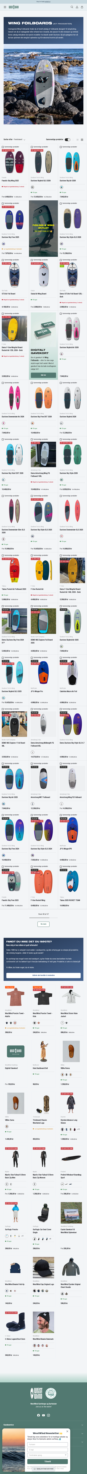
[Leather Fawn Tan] (70, 1074)
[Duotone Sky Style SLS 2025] (43, 511)
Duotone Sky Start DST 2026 (12, 473)
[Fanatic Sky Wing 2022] (14, 162)
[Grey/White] (66, 1184)
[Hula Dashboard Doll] (43, 1051)
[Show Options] (66, 1455)
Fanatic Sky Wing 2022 (10, 181)
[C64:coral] (61, 536)
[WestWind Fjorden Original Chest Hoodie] (71, 1267)
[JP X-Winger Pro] (43, 672)
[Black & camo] (34, 1238)
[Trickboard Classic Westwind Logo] (43, 1103)
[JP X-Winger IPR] (72, 830)
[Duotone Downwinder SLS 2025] (72, 511)
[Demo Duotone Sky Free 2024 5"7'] (14, 621)
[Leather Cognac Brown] (62, 1074)
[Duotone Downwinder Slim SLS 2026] (14, 511)
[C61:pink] (3, 423)
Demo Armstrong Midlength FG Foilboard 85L (42, 744)
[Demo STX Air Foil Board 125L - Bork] (72, 275)
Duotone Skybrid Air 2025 (69, 640)
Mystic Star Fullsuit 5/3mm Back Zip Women (43, 1176)
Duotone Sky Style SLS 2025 (41, 530)
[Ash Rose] (14, 1022)
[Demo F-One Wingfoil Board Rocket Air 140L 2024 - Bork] (72, 570)
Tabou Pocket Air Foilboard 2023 (14, 589)
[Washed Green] (42, 1345)
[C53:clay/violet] (32, 855)
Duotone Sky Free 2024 (10, 849)
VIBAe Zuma (9, 1120)
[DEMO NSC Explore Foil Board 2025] (43, 621)
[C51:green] (61, 479)
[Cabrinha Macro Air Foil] (72, 672)
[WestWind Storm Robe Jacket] (71, 996)
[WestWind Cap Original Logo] (43, 1267)
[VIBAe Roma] (71, 1051)
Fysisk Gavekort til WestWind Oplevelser (69, 1231)
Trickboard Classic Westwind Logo (40, 1121)
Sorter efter (8, 140)
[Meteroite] (34, 1345)
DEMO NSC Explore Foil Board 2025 (42, 641)
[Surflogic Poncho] (15, 1212)
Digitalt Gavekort (11, 1068)
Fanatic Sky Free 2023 (10, 900)
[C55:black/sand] (32, 187)
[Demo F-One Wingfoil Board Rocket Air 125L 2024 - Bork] (14, 328)
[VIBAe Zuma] (15, 1103)
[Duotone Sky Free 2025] (14, 218)
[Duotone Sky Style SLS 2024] (43, 830)
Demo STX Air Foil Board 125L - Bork (71, 295)
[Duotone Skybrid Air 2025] (72, 621)
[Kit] (62, 1022)
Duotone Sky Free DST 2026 (41, 417)
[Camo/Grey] (70, 1129)
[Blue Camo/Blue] (66, 1129)
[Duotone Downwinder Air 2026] (14, 398)
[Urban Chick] (10, 1022)
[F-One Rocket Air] (43, 570)
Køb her (43, 375)
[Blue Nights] (38, 1345)
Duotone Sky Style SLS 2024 (41, 849)
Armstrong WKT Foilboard (40, 797)
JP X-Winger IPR (66, 849)
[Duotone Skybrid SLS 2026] (43, 162)
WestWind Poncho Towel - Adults (15, 1015)
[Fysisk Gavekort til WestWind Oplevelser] (71, 1212)
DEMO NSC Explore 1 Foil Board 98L (13, 744)
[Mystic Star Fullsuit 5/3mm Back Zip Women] (43, 1158)
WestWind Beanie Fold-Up (14, 1285)
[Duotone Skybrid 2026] (72, 398)
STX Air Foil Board (8, 294)
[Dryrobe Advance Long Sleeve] (71, 1103)
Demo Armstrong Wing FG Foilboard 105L (40, 474)
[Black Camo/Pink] (74, 1129)
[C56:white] (61, 423)
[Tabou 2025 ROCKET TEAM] (72, 881)
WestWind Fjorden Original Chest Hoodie (70, 1286)
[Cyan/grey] (6, 1236)
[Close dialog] (67, 1431)
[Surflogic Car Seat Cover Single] (43, 1212)
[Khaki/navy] (19, 1236)
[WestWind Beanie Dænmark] (43, 1322)
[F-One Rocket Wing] (43, 881)
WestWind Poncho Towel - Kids (42, 1015)
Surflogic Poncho (11, 1230)
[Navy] (6, 1290)
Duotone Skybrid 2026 (68, 417)
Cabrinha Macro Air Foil (68, 692)
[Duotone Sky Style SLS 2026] (72, 218)
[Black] (6, 1184)
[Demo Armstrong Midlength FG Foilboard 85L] (43, 724)
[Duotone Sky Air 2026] (72, 162)
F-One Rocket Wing (38, 900)
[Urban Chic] (62, 1293)
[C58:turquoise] (61, 187)
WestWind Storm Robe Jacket (69, 1015)
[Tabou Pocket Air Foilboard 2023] (14, 570)
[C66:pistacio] (61, 646)
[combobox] (47, 1455)
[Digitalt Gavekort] (15, 1051)
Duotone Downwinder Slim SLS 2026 (13, 531)
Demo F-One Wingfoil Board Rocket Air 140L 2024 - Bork (70, 590)
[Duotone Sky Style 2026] (72, 454)
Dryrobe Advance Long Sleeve (69, 1121)
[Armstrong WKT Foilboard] (43, 778)
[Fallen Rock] (66, 1293)
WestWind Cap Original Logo (43, 1285)
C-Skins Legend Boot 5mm (15, 1339)
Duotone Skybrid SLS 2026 (41, 181)
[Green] (42, 1290)
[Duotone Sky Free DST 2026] (43, 398)
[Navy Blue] (6, 1022)
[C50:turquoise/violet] (3, 803)
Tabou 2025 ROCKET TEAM (70, 900)
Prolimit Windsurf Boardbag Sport (71, 1176)
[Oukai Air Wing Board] (43, 275)
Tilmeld (47, 1461)
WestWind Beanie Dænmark (43, 1339)
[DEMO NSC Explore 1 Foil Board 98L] (14, 724)
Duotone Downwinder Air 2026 (13, 417)
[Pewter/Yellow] (70, 1184)
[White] (32, 752)
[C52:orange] (32, 423)
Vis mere (43, 924)
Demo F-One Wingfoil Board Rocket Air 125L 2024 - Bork (12, 349)
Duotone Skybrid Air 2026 (69, 348)
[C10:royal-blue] (3, 243)
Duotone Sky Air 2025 (10, 797)
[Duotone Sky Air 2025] (14, 778)
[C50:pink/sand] (3, 539)
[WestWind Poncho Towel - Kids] (43, 996)
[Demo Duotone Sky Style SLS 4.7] (72, 724)
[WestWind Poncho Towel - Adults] (15, 996)
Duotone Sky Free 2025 (10, 237)
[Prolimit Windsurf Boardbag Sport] (71, 1158)
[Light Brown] (10, 1290)
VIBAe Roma (65, 1068)
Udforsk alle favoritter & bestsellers (43, 975)
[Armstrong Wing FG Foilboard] (72, 778)
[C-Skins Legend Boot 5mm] (15, 1322)
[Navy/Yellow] (14, 1236)
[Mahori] (46, 1238)
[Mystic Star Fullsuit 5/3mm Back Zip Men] (15, 1158)
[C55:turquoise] (3, 697)
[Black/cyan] (10, 1236)
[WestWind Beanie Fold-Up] (15, 1267)
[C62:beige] (61, 353)
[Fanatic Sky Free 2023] (14, 881)
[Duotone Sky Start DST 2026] (14, 454)
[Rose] (14, 1290)
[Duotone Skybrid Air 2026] (72, 328)
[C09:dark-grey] (32, 536)
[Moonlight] (46, 1290)
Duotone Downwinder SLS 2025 (71, 530)
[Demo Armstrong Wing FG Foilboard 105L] (43, 454)
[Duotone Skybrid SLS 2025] (14, 672)
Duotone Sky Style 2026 (69, 473)
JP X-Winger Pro (37, 692)
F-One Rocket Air (37, 589)
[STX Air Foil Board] (14, 275)
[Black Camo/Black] (62, 1129)
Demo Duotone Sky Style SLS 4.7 (72, 743)
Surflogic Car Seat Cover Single (42, 1231)
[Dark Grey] (66, 1022)
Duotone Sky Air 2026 (68, 181)
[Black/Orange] (62, 1184)
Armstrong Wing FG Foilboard (70, 797)
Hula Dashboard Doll (40, 1068)
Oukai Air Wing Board (38, 294)
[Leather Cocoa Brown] (66, 1074)
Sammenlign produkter (54, 140)
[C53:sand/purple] (61, 243)
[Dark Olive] (10, 1184)
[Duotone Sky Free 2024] (14, 830)
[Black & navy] (42, 1238)
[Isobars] (38, 1238)
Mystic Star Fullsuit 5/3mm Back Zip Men (15, 1176)
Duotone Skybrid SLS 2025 (12, 692)
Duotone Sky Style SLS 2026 (70, 237)
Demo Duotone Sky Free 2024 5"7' (13, 641)
